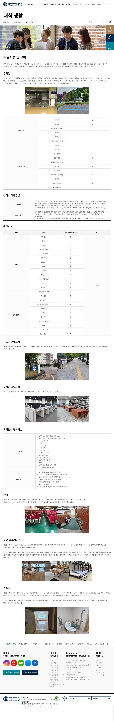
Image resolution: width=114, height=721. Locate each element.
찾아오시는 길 (99, 644)
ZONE (110, 31)
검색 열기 (105, 4)
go (89, 698)
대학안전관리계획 (48, 644)
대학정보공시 (36, 644)
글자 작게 (99, 22)
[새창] (6, 661)
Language (30, 4)
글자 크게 (96, 22)
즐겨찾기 (103, 22)
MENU (109, 47)
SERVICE (110, 39)
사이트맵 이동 (109, 4)
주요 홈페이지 (96, 698)
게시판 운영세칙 (24, 644)
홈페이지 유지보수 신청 (85, 644)
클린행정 (59, 644)
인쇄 (109, 22)
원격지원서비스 (70, 644)
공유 (106, 22)
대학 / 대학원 (73, 698)
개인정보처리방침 (10, 644)
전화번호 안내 (9, 672)
